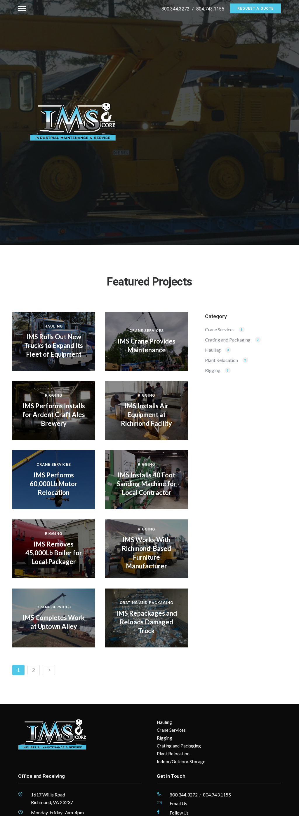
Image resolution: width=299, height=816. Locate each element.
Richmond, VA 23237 (52, 802)
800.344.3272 (175, 9)
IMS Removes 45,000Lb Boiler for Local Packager (53, 552)
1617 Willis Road (48, 794)
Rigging (53, 395)
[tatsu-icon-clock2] (20, 812)
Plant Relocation (221, 360)
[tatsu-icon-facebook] (158, 812)
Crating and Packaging (146, 603)
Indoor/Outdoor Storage (181, 761)
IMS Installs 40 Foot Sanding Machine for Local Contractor (146, 483)
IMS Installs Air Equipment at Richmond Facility (146, 414)
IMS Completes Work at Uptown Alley (53, 622)
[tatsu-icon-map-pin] (20, 794)
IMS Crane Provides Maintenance (146, 345)
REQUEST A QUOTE (255, 8)
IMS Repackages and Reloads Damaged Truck (146, 622)
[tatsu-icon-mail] (159, 803)
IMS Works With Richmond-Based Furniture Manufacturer (146, 553)
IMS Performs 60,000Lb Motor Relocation (53, 483)
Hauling (53, 326)
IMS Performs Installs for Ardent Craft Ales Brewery (53, 414)
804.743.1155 (210, 9)
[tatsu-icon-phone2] (159, 794)
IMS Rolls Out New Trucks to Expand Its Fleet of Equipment (53, 345)
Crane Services (146, 330)
